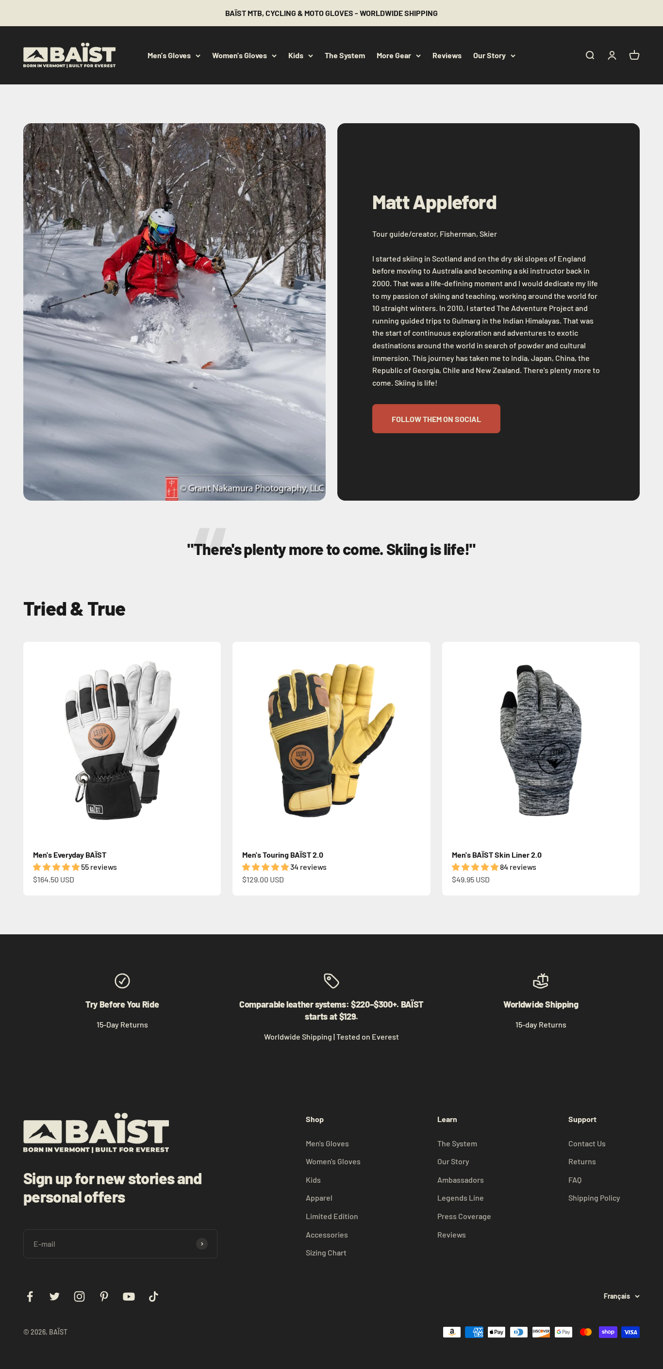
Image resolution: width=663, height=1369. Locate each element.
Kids (295, 55)
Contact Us (587, 1143)
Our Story (489, 55)
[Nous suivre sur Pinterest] (104, 1296)
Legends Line (460, 1197)
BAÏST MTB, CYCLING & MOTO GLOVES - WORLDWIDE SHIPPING (331, 12)
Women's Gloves (239, 55)
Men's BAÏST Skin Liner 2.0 (497, 854)
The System (345, 55)
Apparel (319, 1197)
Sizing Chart (326, 1252)
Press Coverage (464, 1216)
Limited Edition (332, 1216)
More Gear (394, 55)
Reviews (447, 55)
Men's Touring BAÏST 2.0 (282, 854)
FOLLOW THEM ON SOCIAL (436, 419)
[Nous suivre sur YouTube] (128, 1296)
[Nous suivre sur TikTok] (153, 1296)
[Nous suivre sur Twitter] (54, 1296)
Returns (582, 1161)
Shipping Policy (594, 1197)
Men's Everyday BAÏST (69, 854)
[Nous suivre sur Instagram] (79, 1296)
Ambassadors (460, 1179)
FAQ (574, 1179)
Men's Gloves (169, 55)
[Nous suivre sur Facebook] (29, 1296)
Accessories (327, 1234)
